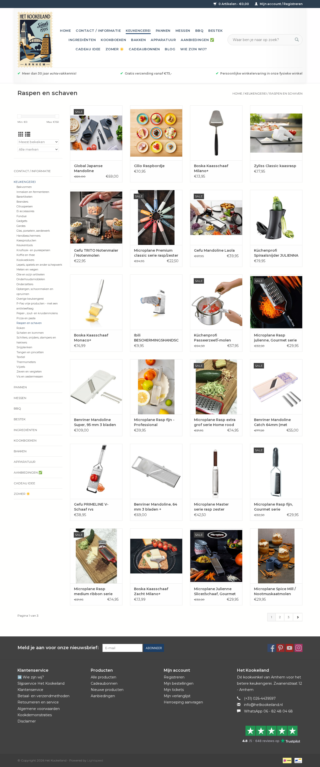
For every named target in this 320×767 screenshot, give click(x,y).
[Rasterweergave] (21, 134)
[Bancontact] (297, 760)
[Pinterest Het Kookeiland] (280, 648)
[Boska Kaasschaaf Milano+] (216, 132)
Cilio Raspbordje (149, 166)
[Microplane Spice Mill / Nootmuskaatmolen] (276, 555)
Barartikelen (24, 196)
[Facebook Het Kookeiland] (272, 648)
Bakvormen (24, 187)
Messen (183, 31)
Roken (20, 328)
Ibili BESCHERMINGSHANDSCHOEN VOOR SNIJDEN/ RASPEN (156, 338)
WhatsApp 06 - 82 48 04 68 (268, 711)
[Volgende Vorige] (297, 617)
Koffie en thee (25, 255)
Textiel (20, 357)
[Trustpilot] (270, 734)
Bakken (138, 40)
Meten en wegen (27, 269)
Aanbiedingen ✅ (197, 40)
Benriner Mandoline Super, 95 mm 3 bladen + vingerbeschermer (95, 422)
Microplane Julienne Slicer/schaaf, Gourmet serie (215, 591)
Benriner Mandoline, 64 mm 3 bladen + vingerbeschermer (155, 507)
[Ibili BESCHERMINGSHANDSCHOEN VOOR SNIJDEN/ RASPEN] (156, 301)
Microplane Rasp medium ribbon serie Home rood (93, 591)
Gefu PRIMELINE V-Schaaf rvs (91, 507)
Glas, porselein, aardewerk (33, 230)
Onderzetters (24, 284)
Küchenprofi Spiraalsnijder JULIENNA (276, 253)
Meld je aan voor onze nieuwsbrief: (58, 647)
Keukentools (24, 245)
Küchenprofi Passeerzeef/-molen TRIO (212, 338)
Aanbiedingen (103, 696)
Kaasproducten (26, 240)
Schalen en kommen (30, 332)
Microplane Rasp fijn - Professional (154, 422)
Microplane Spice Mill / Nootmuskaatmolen (275, 591)
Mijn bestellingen (179, 683)
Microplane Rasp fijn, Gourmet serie (273, 507)
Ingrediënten (82, 40)
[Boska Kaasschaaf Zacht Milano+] (156, 555)
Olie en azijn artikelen (30, 274)
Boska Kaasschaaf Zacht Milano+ (151, 591)
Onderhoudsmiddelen (30, 279)
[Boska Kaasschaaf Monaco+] (96, 301)
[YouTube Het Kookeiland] (290, 648)
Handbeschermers (28, 235)
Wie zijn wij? (193, 49)
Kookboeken (113, 40)
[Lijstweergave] (27, 134)
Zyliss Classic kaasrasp (275, 166)
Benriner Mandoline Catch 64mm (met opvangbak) (272, 422)
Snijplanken (24, 347)
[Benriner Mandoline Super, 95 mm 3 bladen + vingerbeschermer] (96, 386)
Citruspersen (24, 206)
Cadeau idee (88, 49)
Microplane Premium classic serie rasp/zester (156, 253)
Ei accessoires (25, 211)
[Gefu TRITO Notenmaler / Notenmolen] (96, 217)
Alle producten (103, 677)
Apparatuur (163, 40)
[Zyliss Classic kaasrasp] (276, 132)
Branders (22, 201)
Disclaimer (27, 721)
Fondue (21, 216)
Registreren (174, 677)
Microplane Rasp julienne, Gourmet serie (275, 337)
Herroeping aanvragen (183, 702)
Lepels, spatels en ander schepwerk (39, 264)
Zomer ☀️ (115, 49)
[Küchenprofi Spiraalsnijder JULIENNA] (276, 217)
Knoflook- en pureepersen (33, 250)
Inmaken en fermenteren (32, 192)
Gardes (21, 226)
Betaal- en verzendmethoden (44, 696)
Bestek (215, 31)
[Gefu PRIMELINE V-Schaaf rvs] (96, 471)
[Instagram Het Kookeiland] (298, 648)
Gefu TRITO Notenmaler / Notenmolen (96, 253)
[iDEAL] (286, 760)
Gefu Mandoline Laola (214, 250)
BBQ (199, 31)
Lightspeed (95, 760)
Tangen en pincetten (30, 352)
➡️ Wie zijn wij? (31, 677)
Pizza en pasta (26, 318)
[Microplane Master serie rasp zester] (216, 471)
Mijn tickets (174, 689)
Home (65, 31)
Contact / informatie (98, 31)
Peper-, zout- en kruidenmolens (37, 313)
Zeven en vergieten (29, 371)
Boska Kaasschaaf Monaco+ (91, 337)
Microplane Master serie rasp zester (211, 507)
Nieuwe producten (107, 689)
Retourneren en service (38, 702)
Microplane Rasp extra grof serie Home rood (215, 422)
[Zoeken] (296, 40)
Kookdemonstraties (35, 715)
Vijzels (20, 366)
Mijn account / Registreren (280, 4)
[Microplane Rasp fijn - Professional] (156, 386)
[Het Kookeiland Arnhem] (35, 40)
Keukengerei (138, 31)
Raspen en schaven (285, 93)
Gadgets (21, 221)
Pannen (163, 31)
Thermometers (26, 362)
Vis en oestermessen (29, 376)
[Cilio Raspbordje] (156, 132)
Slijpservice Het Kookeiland (41, 683)
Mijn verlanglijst (177, 696)
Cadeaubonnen (144, 49)
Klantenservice (30, 689)
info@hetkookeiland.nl (263, 704)
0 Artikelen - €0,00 (234, 4)
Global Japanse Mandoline (88, 168)
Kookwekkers (25, 260)
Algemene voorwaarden (39, 708)
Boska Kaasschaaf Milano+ (211, 168)
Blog (170, 49)
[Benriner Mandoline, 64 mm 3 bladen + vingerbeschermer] (156, 471)
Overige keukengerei (30, 298)
